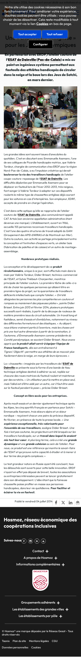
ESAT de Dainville (22, 59)
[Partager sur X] (63, 502)
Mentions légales (39, 641)
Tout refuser (55, 34)
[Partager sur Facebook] (56, 502)
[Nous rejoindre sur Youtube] (44, 541)
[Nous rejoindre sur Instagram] (31, 541)
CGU (55, 641)
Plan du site (19, 641)
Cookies (42, 24)
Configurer (40, 44)
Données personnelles (15, 647)
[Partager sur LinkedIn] (70, 502)
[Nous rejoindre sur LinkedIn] (37, 541)
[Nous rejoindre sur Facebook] (24, 541)
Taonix (6, 641)
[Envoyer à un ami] (77, 502)
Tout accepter (27, 34)
